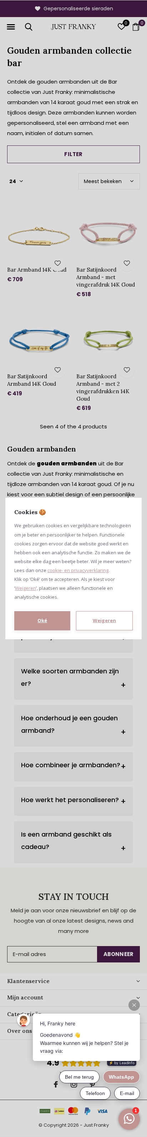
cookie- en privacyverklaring (77, 570)
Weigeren (25, 588)
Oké (42, 620)
